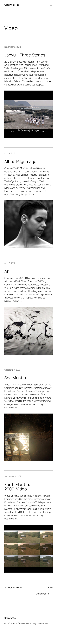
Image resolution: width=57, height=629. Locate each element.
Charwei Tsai (12, 4)
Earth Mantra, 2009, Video (17, 486)
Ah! (7, 271)
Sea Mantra (15, 378)
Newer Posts (13, 587)
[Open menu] (51, 5)
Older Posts (44, 593)
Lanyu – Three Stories (24, 55)
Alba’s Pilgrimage (20, 161)
